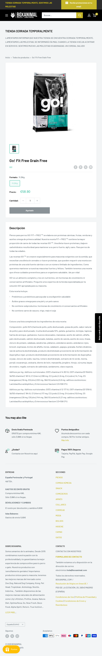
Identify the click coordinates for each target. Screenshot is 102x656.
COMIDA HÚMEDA (63, 483)
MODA (58, 515)
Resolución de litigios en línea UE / (72, 583)
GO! (10, 167)
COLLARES (61, 504)
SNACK (59, 488)
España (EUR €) (13, 624)
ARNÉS (59, 499)
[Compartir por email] (91, 167)
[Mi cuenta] (89, 15)
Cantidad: (14, 200)
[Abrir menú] (6, 15)
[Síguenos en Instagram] (17, 636)
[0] (94, 15)
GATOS (59, 537)
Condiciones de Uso (65, 597)
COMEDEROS (62, 493)
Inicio (7, 57)
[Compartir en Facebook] (75, 167)
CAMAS (59, 532)
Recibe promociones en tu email (81, 5)
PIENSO (59, 477)
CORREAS (60, 510)
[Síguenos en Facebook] (7, 636)
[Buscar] (79, 15)
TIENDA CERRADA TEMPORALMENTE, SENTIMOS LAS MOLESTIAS (28, 5)
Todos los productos (21, 57)
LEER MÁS (10, 612)
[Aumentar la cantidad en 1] (37, 200)
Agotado (30, 210)
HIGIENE (59, 526)
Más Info (65, 440)
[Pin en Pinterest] (80, 167)
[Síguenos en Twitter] (12, 636)
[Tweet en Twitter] (86, 167)
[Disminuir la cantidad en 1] (23, 200)
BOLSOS (59, 521)
